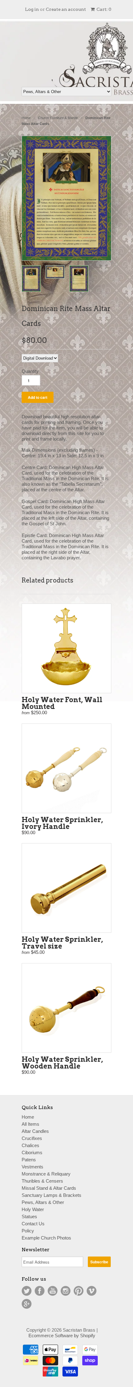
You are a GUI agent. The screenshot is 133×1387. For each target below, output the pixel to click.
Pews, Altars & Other (43, 1202)
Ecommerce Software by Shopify (61, 1335)
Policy (28, 1230)
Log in (32, 9)
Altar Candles (35, 1131)
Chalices (30, 1145)
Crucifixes (32, 1138)
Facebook (40, 1291)
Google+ (27, 1304)
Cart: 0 (103, 9)
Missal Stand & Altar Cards (49, 1188)
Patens (29, 1159)
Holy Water (33, 1209)
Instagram (66, 1291)
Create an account (66, 9)
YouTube (53, 1291)
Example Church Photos (46, 1237)
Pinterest (79, 1291)
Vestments (32, 1166)
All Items (30, 1124)
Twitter (27, 1291)
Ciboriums (32, 1152)
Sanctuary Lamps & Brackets (51, 1195)
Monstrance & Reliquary (46, 1173)
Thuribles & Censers (42, 1181)
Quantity (30, 371)
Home (28, 1117)
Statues (29, 1216)
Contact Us (33, 1223)
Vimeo (92, 1291)
